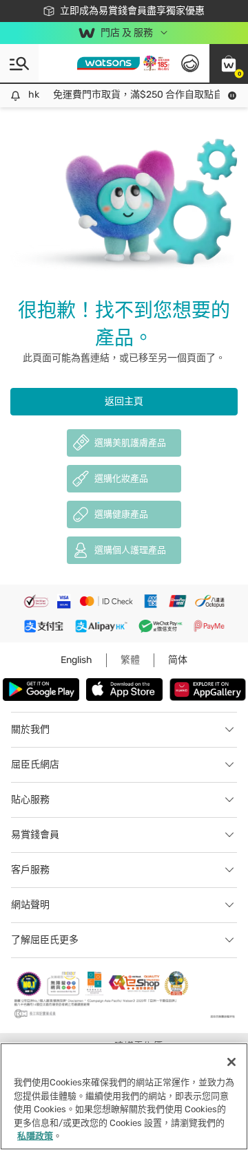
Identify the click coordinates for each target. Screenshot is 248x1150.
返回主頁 (124, 401)
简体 (177, 660)
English (76, 660)
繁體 (130, 660)
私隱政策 (35, 1136)
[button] (228, 63)
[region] (124, 1096)
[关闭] (231, 1062)
